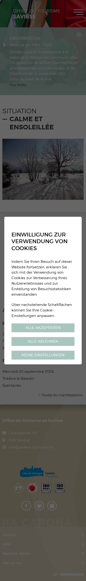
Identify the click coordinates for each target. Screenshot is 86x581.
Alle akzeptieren (43, 327)
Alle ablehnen (43, 341)
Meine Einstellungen (43, 355)
